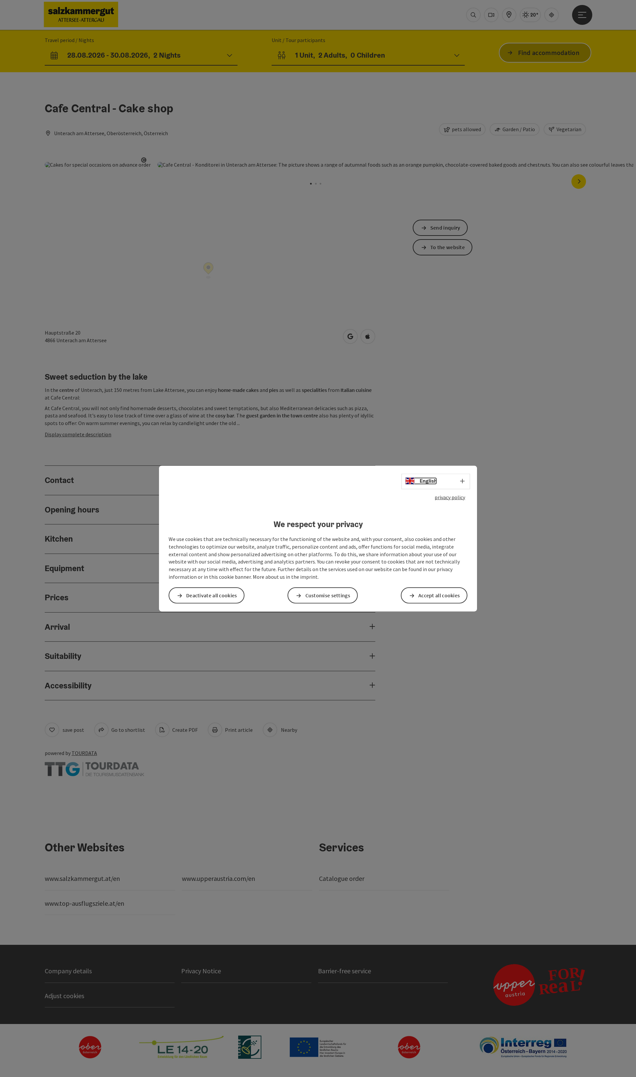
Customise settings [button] (327, 595)
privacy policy (450, 497)
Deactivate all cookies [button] (211, 595)
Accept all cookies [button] (439, 595)
